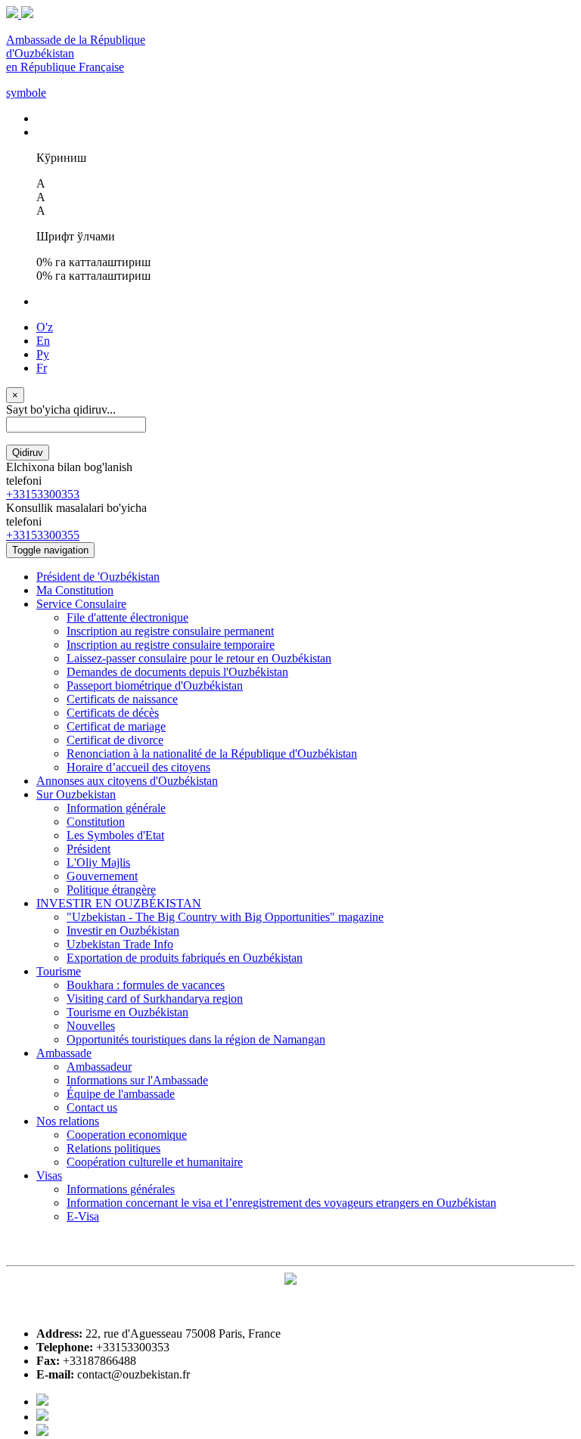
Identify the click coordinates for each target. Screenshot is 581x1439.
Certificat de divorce (115, 739)
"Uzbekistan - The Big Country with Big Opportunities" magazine (225, 916)
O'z (44, 327)
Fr (41, 367)
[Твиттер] (42, 1416)
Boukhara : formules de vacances (146, 984)
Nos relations (67, 1121)
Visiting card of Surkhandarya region (155, 998)
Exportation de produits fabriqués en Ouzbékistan (185, 957)
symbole (26, 92)
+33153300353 (42, 494)
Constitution (96, 821)
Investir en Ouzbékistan (123, 930)
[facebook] (42, 1401)
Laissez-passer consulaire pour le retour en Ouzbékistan (199, 658)
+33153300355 (42, 535)
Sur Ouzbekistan (76, 794)
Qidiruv (27, 452)
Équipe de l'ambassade (121, 1093)
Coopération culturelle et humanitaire (155, 1161)
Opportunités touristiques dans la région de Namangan (196, 1039)
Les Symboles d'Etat (115, 835)
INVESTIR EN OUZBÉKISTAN (118, 903)
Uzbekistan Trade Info (120, 944)
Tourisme (58, 971)
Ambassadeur (99, 1066)
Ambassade (64, 1053)
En (43, 340)
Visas (49, 1175)
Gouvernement (102, 876)
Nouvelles (91, 1025)
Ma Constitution (74, 590)
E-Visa (83, 1216)
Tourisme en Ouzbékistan (127, 1012)
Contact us (92, 1107)
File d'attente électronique (127, 617)
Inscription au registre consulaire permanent (170, 631)
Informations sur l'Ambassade (137, 1080)
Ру (42, 354)
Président (88, 848)
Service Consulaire (81, 603)
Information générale (116, 808)
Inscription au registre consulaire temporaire (171, 644)
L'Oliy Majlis (98, 862)
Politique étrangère (111, 889)
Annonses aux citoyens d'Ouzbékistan (127, 780)
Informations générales (121, 1189)
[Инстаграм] (42, 1431)
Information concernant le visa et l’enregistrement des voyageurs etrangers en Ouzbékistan (281, 1202)
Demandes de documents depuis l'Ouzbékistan (177, 671)
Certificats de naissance (122, 699)
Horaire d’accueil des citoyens (138, 767)
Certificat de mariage (116, 726)
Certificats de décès (113, 712)
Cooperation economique (127, 1134)
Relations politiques (113, 1148)
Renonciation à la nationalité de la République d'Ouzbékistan (212, 753)
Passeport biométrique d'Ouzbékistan (155, 685)
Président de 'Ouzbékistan (98, 576)
